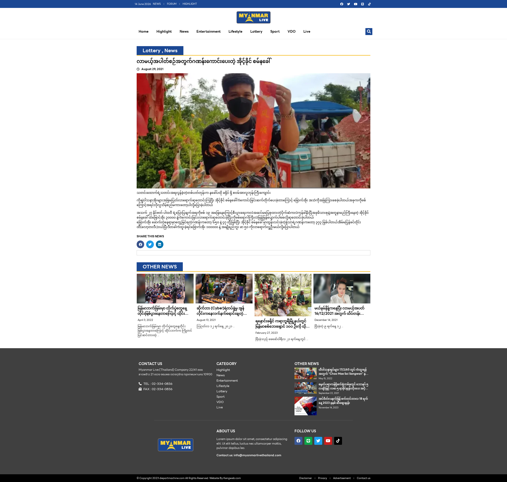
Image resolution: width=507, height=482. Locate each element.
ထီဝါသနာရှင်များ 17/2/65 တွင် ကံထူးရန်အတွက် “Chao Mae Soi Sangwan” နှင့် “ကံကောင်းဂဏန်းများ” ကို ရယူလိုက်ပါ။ (343, 373)
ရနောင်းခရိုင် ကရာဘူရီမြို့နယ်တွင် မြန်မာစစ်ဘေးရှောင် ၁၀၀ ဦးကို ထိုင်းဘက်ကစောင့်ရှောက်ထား (282, 326)
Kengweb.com (232, 478)
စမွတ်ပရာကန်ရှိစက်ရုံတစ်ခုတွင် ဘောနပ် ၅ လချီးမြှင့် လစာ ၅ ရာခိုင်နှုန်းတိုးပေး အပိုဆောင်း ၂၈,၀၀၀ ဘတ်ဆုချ (343, 388)
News (184, 31)
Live (306, 31)
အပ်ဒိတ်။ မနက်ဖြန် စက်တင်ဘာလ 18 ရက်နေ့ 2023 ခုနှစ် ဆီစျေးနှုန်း (343, 400)
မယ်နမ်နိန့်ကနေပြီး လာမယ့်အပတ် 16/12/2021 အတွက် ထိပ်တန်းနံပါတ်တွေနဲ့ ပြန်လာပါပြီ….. (339, 313)
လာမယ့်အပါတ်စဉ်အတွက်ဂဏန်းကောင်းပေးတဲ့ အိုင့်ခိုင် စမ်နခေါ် (203, 61)
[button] (368, 31)
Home (144, 31)
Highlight (164, 31)
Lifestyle (235, 31)
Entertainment (208, 31)
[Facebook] (342, 4)
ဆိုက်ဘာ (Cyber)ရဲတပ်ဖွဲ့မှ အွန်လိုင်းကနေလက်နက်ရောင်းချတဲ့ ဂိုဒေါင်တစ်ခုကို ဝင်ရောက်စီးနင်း (220, 313)
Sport (275, 31)
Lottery (256, 31)
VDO (291, 31)
